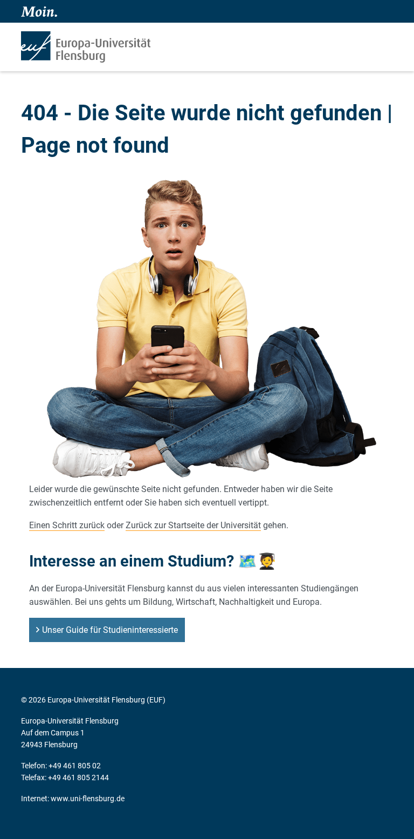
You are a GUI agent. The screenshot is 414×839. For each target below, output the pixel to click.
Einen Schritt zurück (67, 525)
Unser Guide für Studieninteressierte (110, 630)
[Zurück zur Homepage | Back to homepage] (85, 47)
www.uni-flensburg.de (88, 798)
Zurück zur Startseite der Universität (193, 525)
